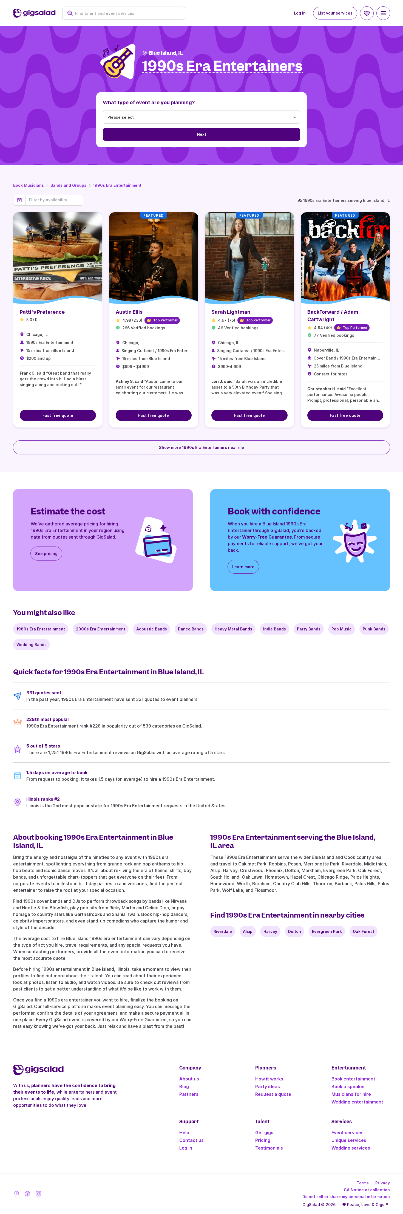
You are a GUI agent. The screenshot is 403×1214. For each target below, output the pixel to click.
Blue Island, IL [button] (166, 53)
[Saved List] (366, 13)
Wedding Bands (31, 644)
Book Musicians (28, 185)
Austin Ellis (129, 312)
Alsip (247, 931)
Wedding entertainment (357, 1102)
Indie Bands (274, 629)
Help (184, 1132)
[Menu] (383, 13)
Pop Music (341, 629)
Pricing (262, 1140)
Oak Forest (363, 931)
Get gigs (264, 1132)
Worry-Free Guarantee (267, 537)
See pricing (46, 553)
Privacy (382, 1183)
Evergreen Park (327, 931)
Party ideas (267, 1086)
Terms (363, 1183)
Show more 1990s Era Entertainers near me (201, 447)
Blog (184, 1086)
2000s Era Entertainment (100, 629)
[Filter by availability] (54, 200)
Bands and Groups (68, 185)
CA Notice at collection (367, 1189)
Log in (300, 13)
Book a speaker (348, 1086)
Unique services (348, 1140)
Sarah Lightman (230, 312)
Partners (188, 1094)
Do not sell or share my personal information (346, 1196)
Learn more (243, 566)
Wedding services (350, 1148)
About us (189, 1079)
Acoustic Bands (151, 629)
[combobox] (126, 13)
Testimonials (269, 1148)
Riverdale (223, 931)
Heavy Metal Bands (233, 629)
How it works (269, 1079)
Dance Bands (191, 629)
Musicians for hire (351, 1094)
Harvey (270, 931)
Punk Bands (374, 629)
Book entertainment (353, 1079)
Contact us (191, 1140)
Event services (347, 1132)
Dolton (294, 931)
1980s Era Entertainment (40, 629)
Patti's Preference (42, 312)
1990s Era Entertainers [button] (222, 66)
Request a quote (273, 1094)
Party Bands (308, 629)
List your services (335, 13)
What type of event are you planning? (149, 102)
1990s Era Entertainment (117, 185)
